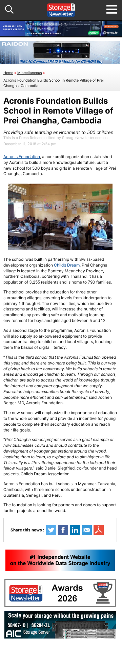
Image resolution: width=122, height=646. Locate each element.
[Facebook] (63, 530)
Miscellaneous (29, 73)
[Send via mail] (87, 530)
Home (8, 73)
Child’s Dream (67, 265)
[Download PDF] (99, 530)
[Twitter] (51, 530)
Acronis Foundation (21, 156)
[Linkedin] (75, 530)
